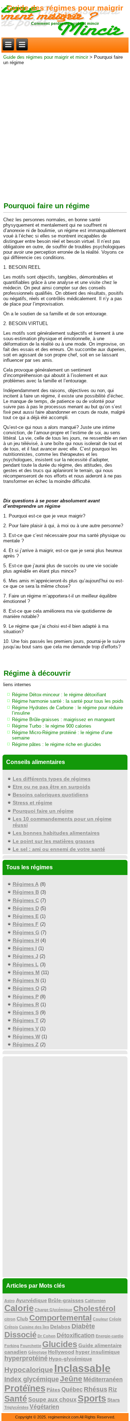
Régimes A (26, 884)
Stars (113, 1400)
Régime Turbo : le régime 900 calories (51, 726)
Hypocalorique (28, 1369)
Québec (72, 1389)
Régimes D (26, 908)
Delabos (60, 1326)
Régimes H (26, 940)
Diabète (83, 1326)
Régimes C (26, 900)
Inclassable (82, 1368)
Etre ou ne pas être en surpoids (51, 787)
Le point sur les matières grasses (54, 841)
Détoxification (76, 1335)
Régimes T (26, 1020)
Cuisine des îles (34, 1327)
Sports (92, 1398)
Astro (9, 1300)
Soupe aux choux (52, 1399)
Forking (11, 1346)
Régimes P (26, 996)
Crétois (11, 1327)
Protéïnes (25, 1388)
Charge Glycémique (53, 1309)
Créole (115, 1319)
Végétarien (44, 1407)
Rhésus (95, 1389)
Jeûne (71, 1379)
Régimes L (26, 964)
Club (22, 1319)
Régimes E (26, 916)
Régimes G (26, 932)
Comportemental (60, 1317)
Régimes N (26, 980)
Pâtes (53, 1390)
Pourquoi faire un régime (43, 811)
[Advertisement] (65, 132)
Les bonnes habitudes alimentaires (56, 833)
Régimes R (26, 1004)
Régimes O (26, 988)
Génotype (37, 1352)
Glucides (59, 1344)
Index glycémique (31, 1379)
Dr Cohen (47, 1336)
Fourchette (30, 1346)
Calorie (19, 1308)
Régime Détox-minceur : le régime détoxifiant (59, 694)
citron (10, 1319)
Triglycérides (16, 1407)
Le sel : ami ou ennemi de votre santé (59, 849)
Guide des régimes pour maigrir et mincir (65, 11)
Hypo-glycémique (70, 1359)
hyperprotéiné (26, 1358)
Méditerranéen (103, 1379)
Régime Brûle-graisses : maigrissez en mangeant (63, 719)
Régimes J (25, 956)
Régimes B (26, 892)
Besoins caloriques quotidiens (50, 795)
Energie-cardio (110, 1336)
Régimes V (26, 1028)
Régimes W (26, 1036)
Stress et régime (32, 802)
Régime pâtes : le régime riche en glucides (56, 744)
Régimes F (26, 924)
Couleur (100, 1319)
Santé (15, 1398)
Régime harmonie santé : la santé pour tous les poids (68, 701)
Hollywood (61, 1352)
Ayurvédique (31, 1300)
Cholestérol (94, 1308)
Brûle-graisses (66, 1300)
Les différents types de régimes (52, 779)
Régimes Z (26, 1044)
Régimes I (25, 948)
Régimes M (26, 972)
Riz (112, 1389)
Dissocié (20, 1334)
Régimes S (26, 1012)
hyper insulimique (97, 1352)
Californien (95, 1300)
